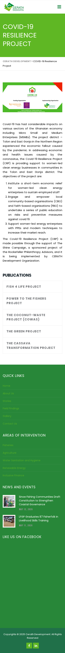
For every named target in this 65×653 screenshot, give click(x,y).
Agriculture (9, 453)
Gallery (7, 416)
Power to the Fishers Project (26, 300)
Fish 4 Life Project (23, 286)
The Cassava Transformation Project (30, 345)
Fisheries (8, 445)
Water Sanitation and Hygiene (21, 460)
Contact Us (10, 423)
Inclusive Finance (13, 475)
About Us (8, 393)
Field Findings (11, 408)
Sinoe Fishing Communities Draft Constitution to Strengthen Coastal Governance (39, 500)
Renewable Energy (14, 468)
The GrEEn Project (23, 331)
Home (6, 386)
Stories (7, 401)
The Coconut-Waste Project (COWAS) (25, 317)
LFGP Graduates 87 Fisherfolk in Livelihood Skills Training (38, 518)
